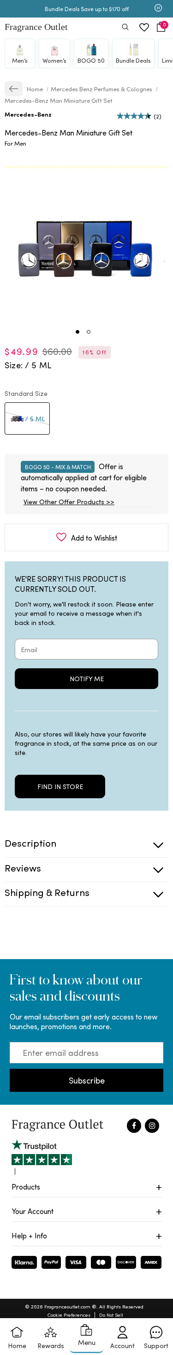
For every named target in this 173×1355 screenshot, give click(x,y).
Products (26, 1186)
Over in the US (39, 8)
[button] (161, 27)
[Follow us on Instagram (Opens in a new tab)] (152, 1126)
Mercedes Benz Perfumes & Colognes (101, 89)
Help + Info (29, 1235)
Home (35, 89)
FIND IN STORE (60, 786)
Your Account (33, 1211)
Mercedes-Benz (28, 114)
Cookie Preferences (69, 1314)
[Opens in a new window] (42, 1157)
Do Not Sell (111, 1314)
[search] (125, 28)
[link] (14, 88)
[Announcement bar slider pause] (158, 9)
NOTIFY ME (87, 678)
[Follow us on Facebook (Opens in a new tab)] (134, 1126)
